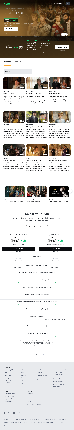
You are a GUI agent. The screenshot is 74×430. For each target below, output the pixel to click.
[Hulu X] (10, 413)
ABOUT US (30, 391)
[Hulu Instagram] (19, 413)
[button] (7, 61)
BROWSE (7, 367)
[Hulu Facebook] (6, 413)
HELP (6, 391)
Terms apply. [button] (51, 340)
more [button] (37, 16)
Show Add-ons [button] (35, 355)
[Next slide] (70, 191)
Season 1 (8, 71)
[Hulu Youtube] (15, 413)
